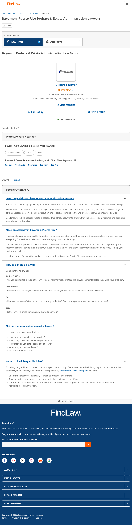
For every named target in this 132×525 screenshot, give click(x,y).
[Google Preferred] (49, 460)
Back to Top (67, 401)
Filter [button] (8, 25)
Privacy (15, 518)
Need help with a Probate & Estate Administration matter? (40, 198)
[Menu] (3, 4)
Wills (40, 152)
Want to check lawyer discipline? (24, 361)
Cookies (39, 518)
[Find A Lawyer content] (127, 478)
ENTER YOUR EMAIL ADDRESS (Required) (20, 439)
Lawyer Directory (8, 13)
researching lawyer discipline (74, 370)
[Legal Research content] (127, 495)
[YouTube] (13, 460)
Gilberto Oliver (66, 85)
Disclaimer (27, 518)
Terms (5, 518)
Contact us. (113, 428)
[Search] (127, 4)
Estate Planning (14, 152)
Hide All (16, 180)
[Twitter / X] (22, 460)
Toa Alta (54, 165)
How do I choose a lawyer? (21, 264)
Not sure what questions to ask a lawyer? (30, 326)
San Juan (44, 165)
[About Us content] (127, 470)
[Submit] (88, 444)
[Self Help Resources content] (127, 486)
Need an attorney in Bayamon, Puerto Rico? (31, 229)
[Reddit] (40, 460)
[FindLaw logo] (15, 4)
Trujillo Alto (20, 165)
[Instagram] (31, 460)
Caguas (8, 165)
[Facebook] (4, 460)
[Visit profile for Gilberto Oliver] (66, 71)
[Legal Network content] (127, 503)
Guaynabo (32, 165)
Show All (5, 180)
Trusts (29, 152)
